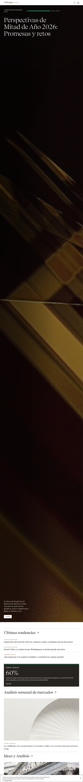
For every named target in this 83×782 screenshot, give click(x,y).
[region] (41, 778)
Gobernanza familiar (10, 654)
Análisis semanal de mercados (28, 692)
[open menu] (78, 3)
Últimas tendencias (20, 633)
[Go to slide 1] (30, 11)
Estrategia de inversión (10, 639)
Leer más (8, 683)
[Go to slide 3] (58, 11)
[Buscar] (75, 3)
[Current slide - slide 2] (44, 11)
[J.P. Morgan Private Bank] (11, 3)
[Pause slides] (27, 11)
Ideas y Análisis (16, 756)
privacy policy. (8, 780)
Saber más (7, 616)
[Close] (80, 778)
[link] (41, 720)
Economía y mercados (10, 743)
